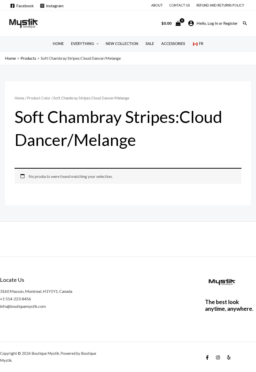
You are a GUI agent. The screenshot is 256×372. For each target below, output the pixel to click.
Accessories (173, 43)
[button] (245, 23)
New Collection (122, 43)
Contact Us (179, 5)
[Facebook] (207, 357)
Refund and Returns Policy (220, 5)
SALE (150, 43)
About (157, 5)
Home (58, 43)
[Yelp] (228, 357)
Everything (82, 43)
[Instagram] (218, 357)
